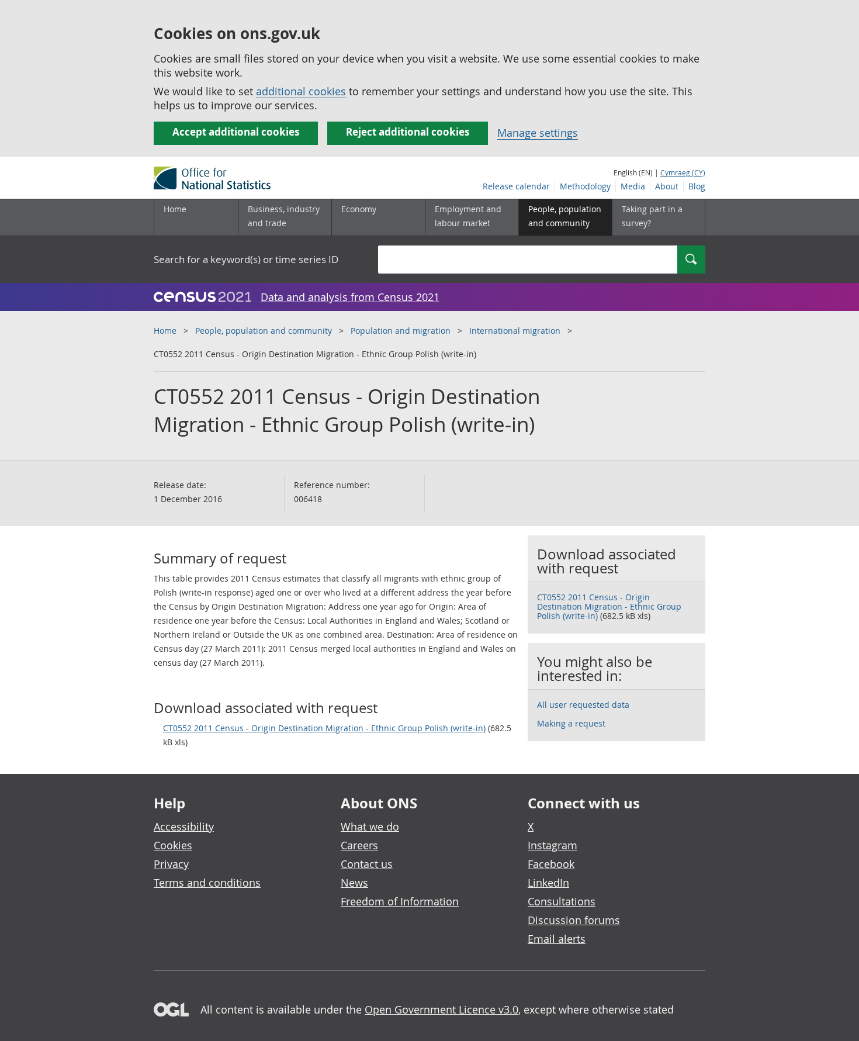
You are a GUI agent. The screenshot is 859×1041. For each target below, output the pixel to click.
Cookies (173, 845)
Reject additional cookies (407, 132)
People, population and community (263, 330)
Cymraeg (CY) (682, 172)
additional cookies (301, 91)
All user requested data (583, 704)
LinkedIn (548, 883)
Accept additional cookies (235, 132)
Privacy (171, 864)
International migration (514, 330)
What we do (370, 826)
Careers (359, 845)
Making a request (571, 723)
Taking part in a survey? (652, 216)
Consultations (561, 901)
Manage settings (537, 133)
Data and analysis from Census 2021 (350, 297)
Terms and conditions (207, 883)
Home (175, 209)
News (354, 883)
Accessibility (184, 826)
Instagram (552, 845)
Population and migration (401, 330)
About (666, 186)
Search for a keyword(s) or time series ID (246, 259)
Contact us (367, 864)
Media (633, 186)
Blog (696, 186)
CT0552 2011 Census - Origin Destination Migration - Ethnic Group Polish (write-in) (324, 728)
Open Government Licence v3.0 (441, 1009)
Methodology (585, 186)
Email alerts (557, 939)
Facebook (551, 864)
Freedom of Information (400, 901)
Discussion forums (574, 920)
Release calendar (516, 186)
